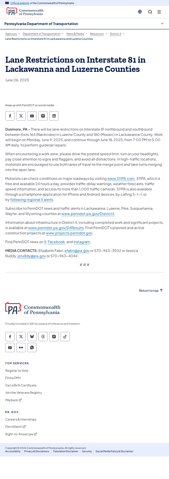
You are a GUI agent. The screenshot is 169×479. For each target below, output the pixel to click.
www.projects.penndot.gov (69, 233)
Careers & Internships (20, 419)
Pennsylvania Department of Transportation (41, 24)
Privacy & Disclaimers (36, 451)
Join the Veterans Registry (23, 392)
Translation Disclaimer (65, 451)
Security (87, 451)
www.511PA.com (121, 178)
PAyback (11, 400)
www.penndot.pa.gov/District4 (87, 213)
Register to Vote (16, 370)
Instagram (81, 241)
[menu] (159, 12)
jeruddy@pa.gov (32, 255)
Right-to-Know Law (19, 434)
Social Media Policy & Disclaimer (114, 451)
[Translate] (140, 11)
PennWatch (13, 426)
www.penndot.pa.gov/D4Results (56, 227)
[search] (150, 12)
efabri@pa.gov (77, 250)
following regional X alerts (31, 199)
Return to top (148, 290)
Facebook (56, 241)
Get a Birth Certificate (21, 385)
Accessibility (12, 451)
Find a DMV (13, 378)
